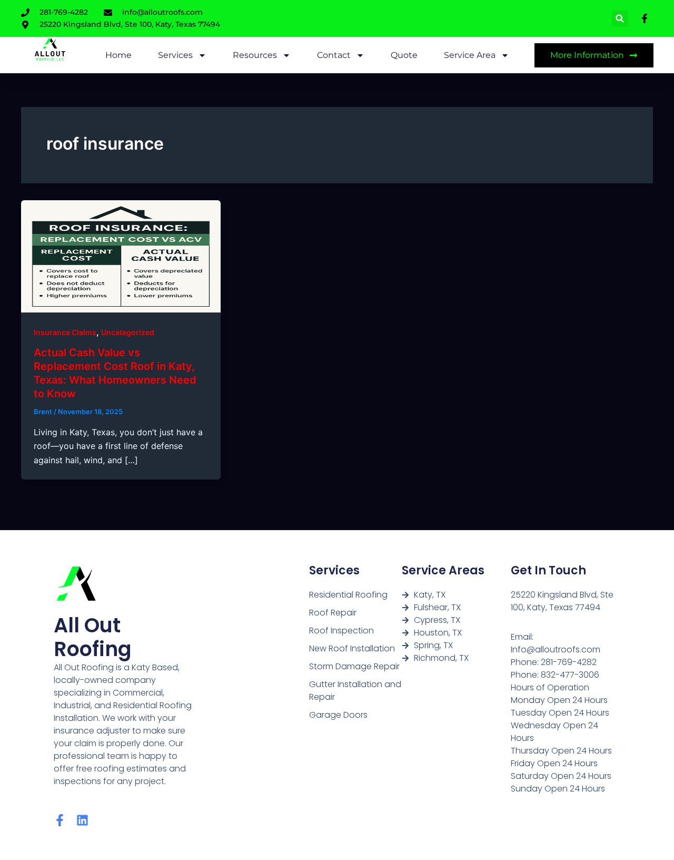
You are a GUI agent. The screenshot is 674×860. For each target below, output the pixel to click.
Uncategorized (127, 332)
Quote (404, 55)
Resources (255, 55)
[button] (620, 19)
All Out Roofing (93, 637)
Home (118, 55)
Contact (334, 55)
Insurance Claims (65, 332)
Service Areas (443, 570)
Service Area (469, 55)
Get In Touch (548, 570)
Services (175, 55)
